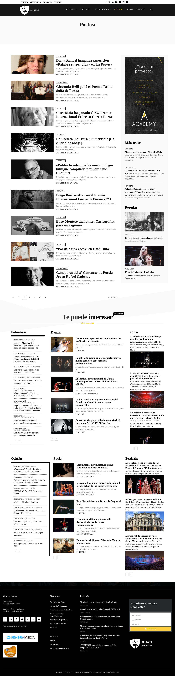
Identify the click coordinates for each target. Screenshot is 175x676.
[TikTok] (27, 619)
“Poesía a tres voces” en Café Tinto (82, 249)
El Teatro (30, 340)
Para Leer (146, 31)
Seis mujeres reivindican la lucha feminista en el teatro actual (94, 466)
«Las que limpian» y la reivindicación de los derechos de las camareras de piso (98, 484)
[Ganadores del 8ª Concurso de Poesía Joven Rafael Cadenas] (32, 276)
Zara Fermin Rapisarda (67, 74)
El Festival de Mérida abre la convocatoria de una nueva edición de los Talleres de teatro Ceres (143, 538)
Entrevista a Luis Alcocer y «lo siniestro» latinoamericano (26, 371)
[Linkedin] (112, 2)
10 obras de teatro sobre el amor (139, 238)
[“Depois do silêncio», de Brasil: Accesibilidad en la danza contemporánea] (63, 525)
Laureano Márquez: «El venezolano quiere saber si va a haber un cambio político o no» (26, 345)
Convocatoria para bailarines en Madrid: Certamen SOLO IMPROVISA (98, 421)
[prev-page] (13, 297)
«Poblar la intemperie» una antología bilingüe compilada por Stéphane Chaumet (84, 169)
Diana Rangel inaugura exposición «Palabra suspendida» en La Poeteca (84, 62)
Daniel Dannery (33, 367)
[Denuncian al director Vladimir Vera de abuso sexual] (63, 545)
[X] (123, 2)
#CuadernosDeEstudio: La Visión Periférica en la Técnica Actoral (27, 470)
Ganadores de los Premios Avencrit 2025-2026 (100, 609)
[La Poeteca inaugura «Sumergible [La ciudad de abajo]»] (32, 142)
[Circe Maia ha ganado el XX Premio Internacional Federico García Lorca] (32, 116)
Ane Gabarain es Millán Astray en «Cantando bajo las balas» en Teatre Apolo (100, 636)
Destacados (68, 31)
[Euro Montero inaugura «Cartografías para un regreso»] (32, 225)
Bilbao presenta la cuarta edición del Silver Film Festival (143, 500)
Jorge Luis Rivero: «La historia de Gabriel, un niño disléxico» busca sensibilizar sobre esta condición (27, 408)
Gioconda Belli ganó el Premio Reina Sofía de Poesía (84, 89)
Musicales (129, 31)
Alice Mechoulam (22, 430)
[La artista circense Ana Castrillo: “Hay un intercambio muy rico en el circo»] (147, 436)
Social (169, 31)
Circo (44, 31)
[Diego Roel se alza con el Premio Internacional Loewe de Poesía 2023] (32, 199)
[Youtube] (127, 2)
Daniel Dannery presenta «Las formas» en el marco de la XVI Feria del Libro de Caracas (26, 358)
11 (40, 297)
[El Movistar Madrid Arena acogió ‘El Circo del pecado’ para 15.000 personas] (147, 399)
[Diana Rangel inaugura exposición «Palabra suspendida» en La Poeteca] (32, 64)
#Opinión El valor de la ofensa (26, 502)
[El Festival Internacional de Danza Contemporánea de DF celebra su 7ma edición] (62, 384)
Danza (59, 31)
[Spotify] (116, 2)
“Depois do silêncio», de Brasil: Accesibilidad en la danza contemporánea (93, 522)
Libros (121, 31)
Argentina (30, 31)
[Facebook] (105, 2)
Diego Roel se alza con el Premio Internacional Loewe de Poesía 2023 (83, 197)
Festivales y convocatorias (100, 31)
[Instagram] (109, 2)
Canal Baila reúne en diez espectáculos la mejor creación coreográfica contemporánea (98, 360)
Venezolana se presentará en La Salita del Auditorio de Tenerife (98, 340)
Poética (60, 134)
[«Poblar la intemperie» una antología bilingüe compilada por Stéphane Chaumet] (32, 169)
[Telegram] (120, 2)
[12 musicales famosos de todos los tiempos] (144, 256)
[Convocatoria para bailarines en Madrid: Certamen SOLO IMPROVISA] (62, 426)
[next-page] (45, 297)
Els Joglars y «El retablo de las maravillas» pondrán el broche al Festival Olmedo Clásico (143, 465)
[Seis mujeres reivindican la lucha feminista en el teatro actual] (63, 470)
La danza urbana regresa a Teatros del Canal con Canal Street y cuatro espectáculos (96, 402)
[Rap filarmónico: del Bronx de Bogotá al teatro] (63, 507)
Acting (22, 31)
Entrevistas (78, 31)
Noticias (137, 31)
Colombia (51, 31)
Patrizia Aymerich (34, 507)
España (86, 31)
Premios (162, 31)
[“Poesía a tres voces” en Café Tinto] (32, 251)
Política (154, 31)
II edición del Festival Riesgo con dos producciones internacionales (146, 339)
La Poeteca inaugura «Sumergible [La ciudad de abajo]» (85, 141)
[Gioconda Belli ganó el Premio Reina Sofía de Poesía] (32, 90)
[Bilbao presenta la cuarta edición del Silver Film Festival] (144, 521)
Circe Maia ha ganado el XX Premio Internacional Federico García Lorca (84, 115)
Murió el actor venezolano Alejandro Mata (143, 152)
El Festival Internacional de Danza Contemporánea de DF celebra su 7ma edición (96, 381)
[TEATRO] (29, 10)
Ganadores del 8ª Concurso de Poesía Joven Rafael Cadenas (84, 274)
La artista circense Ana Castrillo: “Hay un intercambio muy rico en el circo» (147, 415)
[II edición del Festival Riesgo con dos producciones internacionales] (147, 359)
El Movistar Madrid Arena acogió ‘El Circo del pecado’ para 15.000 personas (145, 376)
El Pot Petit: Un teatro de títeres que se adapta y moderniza (26, 434)
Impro (114, 31)
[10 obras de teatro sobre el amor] (144, 221)
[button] (151, 9)
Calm (37, 31)
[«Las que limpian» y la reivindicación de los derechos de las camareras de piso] (63, 488)
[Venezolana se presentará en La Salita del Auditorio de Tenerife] (62, 344)
